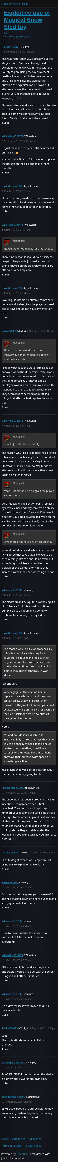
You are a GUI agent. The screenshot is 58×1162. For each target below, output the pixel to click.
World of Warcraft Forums (15, 3)
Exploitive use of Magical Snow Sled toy (27, 19)
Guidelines (34, 1139)
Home (5, 1139)
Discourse (22, 1154)
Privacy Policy (33, 1146)
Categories (18, 1139)
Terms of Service (11, 1146)
